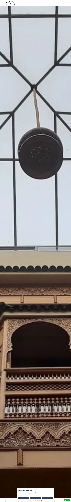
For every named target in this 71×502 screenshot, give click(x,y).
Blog (67, 4)
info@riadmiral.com (39, 500)
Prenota (65, 1)
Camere (37, 4)
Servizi (58, 4)
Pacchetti (54, 4)
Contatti (63, 4)
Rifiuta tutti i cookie (24, 498)
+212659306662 (33, 500)
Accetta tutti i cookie (47, 498)
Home (34, 4)
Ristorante (43, 4)
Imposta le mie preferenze (35, 498)
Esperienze (48, 4)
